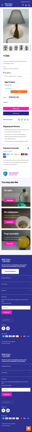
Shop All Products (10, 271)
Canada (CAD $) (6, 320)
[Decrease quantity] (10, 102)
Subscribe (6, 312)
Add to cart (16, 108)
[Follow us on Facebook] (3, 328)
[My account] (26, 5)
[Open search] (23, 5)
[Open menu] (2, 4)
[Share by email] (28, 119)
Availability (8, 72)
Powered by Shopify (6, 343)
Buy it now (16, 113)
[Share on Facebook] (19, 119)
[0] (29, 5)
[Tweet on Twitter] (25, 119)
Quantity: (5, 102)
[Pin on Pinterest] (22, 119)
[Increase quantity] (18, 102)
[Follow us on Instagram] (8, 328)
